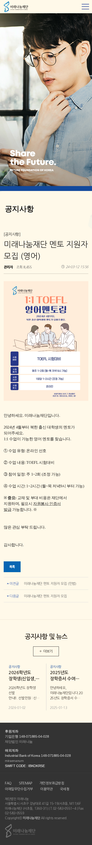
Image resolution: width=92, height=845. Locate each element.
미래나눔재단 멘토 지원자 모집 (45, 596)
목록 (12, 566)
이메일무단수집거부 (19, 789)
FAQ (8, 783)
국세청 (64, 789)
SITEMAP (25, 783)
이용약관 (46, 789)
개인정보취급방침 (51, 783)
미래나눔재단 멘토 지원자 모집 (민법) (50, 583)
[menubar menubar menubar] (85, 6)
